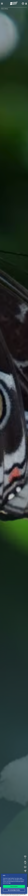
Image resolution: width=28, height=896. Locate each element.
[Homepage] (14, 3)
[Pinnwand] (25, 867)
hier (10, 883)
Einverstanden (14, 886)
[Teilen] (25, 871)
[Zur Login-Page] (26, 3)
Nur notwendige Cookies (14, 890)
